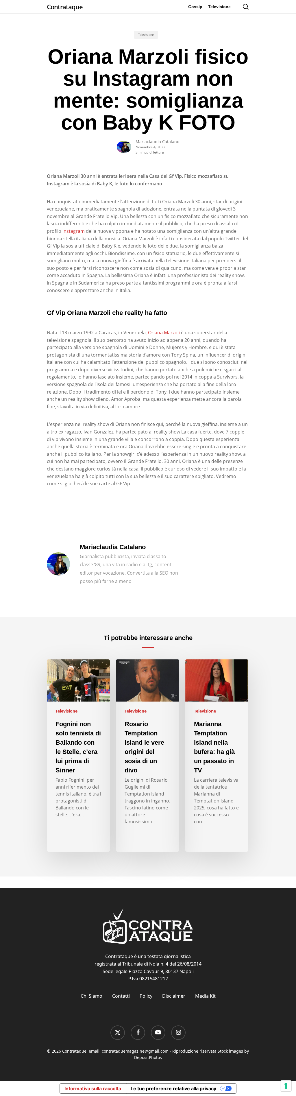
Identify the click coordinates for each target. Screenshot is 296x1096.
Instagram (73, 231)
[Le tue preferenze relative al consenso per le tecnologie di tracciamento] (285, 1085)
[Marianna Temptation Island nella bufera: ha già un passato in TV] (216, 755)
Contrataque (65, 6)
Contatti (121, 996)
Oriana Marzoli (164, 332)
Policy (146, 996)
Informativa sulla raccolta (92, 1088)
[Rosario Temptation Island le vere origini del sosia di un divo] (147, 755)
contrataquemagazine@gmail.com (135, 1051)
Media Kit (205, 996)
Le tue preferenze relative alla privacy (173, 1088)
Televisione (146, 35)
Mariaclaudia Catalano (157, 141)
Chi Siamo (91, 996)
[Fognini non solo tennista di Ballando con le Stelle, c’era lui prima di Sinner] (78, 755)
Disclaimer (173, 996)
